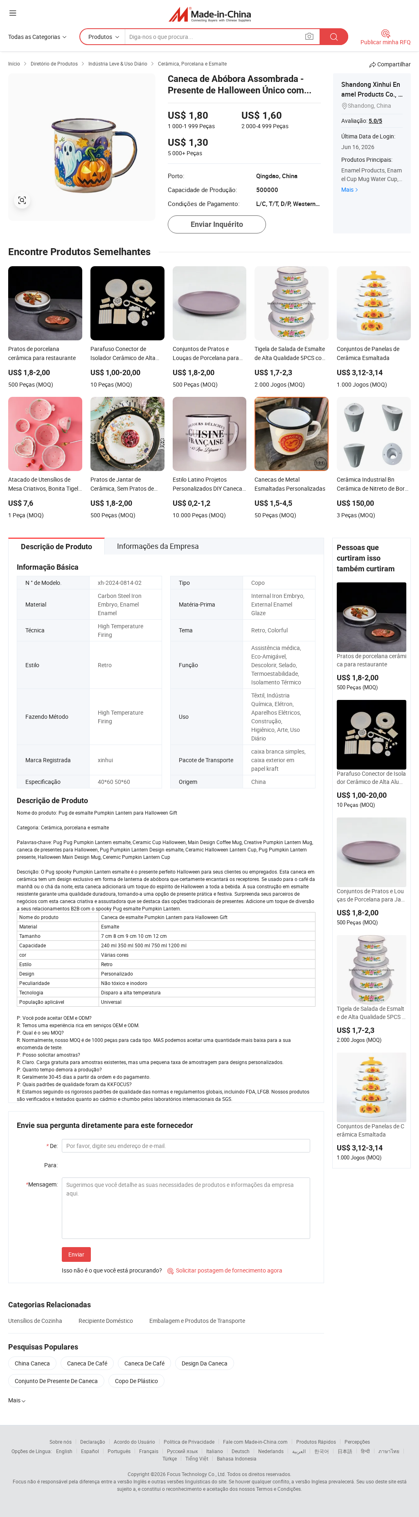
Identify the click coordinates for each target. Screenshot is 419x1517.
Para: (51, 1165)
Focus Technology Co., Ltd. (196, 1474)
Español (90, 1451)
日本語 (345, 1451)
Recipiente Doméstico (106, 1321)
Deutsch (241, 1451)
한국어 (321, 1451)
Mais (347, 189)
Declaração (92, 1441)
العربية (299, 1451)
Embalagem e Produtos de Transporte (197, 1321)
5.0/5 (375, 121)
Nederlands (271, 1451)
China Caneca (32, 1363)
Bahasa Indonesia (237, 1458)
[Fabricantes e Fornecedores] (210, 14)
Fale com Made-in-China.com (255, 1441)
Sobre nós (61, 1441)
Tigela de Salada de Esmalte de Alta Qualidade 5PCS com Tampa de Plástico (371, 1013)
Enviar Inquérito (217, 224)
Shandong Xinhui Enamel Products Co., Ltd (371, 94)
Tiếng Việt (196, 1458)
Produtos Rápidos (316, 1441)
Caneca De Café (87, 1363)
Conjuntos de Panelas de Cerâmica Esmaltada (370, 1130)
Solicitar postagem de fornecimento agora (224, 1270)
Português (119, 1451)
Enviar (76, 1254)
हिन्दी (365, 1451)
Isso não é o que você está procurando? (112, 1270)
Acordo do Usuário (134, 1441)
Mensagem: (42, 1184)
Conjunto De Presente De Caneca (56, 1381)
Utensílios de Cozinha (35, 1321)
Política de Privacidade (189, 1441)
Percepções (357, 1441)
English (64, 1451)
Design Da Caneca (205, 1363)
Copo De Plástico (136, 1381)
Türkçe (169, 1458)
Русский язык (182, 1451)
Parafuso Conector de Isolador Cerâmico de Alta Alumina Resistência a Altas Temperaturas (371, 778)
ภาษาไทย (388, 1451)
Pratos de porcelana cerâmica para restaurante (371, 660)
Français (148, 1451)
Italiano (214, 1451)
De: (52, 1146)
